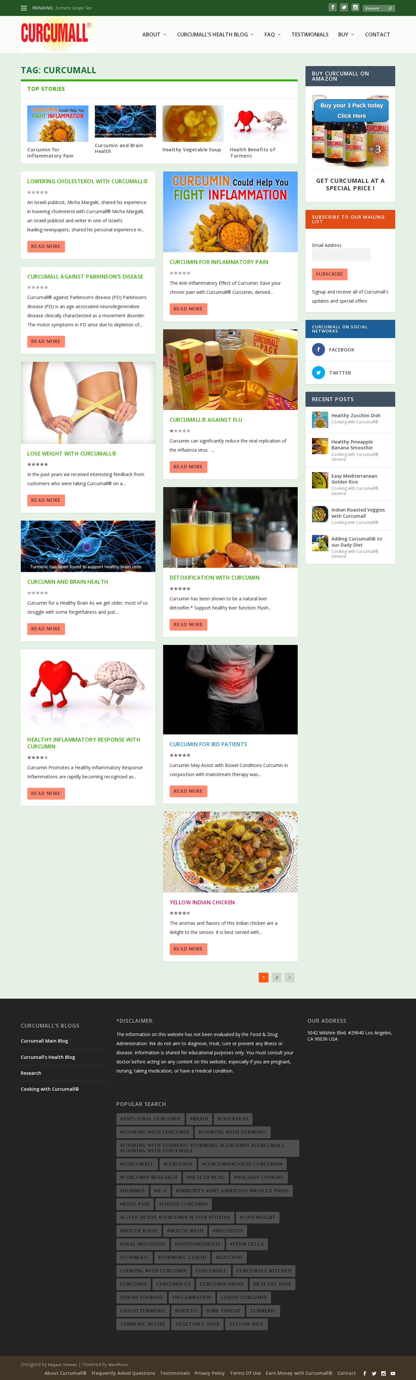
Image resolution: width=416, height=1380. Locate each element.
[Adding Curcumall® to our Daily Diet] (320, 543)
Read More (46, 246)
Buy (343, 35)
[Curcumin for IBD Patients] (230, 689)
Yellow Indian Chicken (202, 902)
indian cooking (141, 1297)
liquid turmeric (143, 1310)
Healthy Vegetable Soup (191, 149)
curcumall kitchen (264, 1270)
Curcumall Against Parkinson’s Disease (85, 276)
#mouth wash (185, 1230)
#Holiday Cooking (259, 1177)
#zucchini (229, 1257)
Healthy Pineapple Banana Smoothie (352, 445)
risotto (186, 1310)
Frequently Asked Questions (123, 1373)
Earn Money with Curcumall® (299, 1373)
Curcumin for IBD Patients (208, 744)
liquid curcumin (244, 1297)
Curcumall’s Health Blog (212, 35)
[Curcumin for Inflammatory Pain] (57, 123)
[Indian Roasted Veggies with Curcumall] (320, 514)
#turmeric (134, 1257)
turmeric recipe (143, 1324)
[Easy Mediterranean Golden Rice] (320, 480)
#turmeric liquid (182, 1257)
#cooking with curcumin (154, 1132)
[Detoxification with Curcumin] (230, 527)
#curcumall (137, 1164)
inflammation (192, 1297)
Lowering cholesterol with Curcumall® (87, 181)
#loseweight (258, 1217)
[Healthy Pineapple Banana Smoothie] (320, 446)
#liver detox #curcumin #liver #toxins (175, 1217)
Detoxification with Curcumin (214, 577)
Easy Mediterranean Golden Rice (354, 479)
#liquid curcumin (183, 1204)
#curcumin (178, 1164)
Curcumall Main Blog (44, 1041)
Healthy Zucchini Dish (74, 8)
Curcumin (133, 1284)
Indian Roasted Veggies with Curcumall (358, 513)
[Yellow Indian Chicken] (230, 852)
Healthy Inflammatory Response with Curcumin (83, 743)
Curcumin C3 (173, 1284)
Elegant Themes (62, 1364)
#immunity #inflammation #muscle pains (232, 1190)
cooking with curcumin (153, 1270)
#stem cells (247, 1244)
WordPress (118, 1364)
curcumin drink (222, 1284)
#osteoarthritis (198, 1244)
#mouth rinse (139, 1230)
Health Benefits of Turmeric (252, 152)
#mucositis (228, 1230)
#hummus (132, 1190)
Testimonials (310, 35)
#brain (199, 1118)
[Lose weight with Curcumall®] (88, 403)
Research (31, 1073)
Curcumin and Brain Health (119, 148)
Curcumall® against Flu (206, 419)
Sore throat (223, 1310)
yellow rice (246, 1324)
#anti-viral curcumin (150, 1118)
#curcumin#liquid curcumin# (242, 1164)
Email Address (327, 245)
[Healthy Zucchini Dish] (320, 420)
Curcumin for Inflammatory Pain (50, 152)
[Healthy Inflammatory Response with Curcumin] (88, 689)
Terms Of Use (245, 1373)
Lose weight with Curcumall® (72, 453)
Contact (377, 35)
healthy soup (273, 1284)
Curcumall (211, 1270)
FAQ (270, 35)
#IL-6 (160, 1190)
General (339, 459)
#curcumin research (148, 1177)
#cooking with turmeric (233, 1132)
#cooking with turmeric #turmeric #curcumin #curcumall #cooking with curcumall (202, 1148)
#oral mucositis (142, 1244)
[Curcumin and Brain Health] (125, 121)
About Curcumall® (66, 1373)
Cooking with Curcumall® (355, 422)
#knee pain (135, 1204)
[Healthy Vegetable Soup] (193, 123)
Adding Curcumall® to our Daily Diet (357, 542)
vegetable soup (197, 1324)
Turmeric (263, 1310)
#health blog (206, 1177)
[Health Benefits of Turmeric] (260, 123)
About (151, 35)
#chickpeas (233, 1118)
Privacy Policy (210, 1373)
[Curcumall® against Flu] (230, 369)
